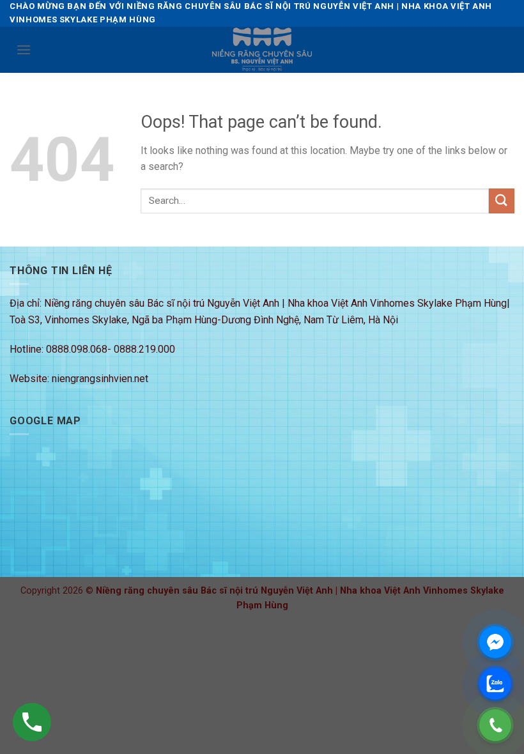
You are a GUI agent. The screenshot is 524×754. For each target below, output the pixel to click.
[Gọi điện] (495, 725)
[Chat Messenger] (495, 642)
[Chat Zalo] (495, 684)
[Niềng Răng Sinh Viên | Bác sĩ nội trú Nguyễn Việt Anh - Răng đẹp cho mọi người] (262, 50)
